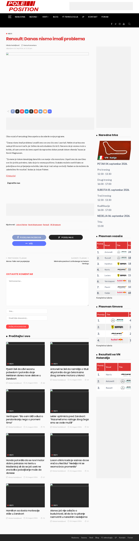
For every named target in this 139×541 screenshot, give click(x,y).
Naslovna (20, 16)
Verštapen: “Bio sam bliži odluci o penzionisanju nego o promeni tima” (24, 419)
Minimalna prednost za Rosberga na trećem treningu (71, 262)
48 (44, 383)
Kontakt (92, 16)
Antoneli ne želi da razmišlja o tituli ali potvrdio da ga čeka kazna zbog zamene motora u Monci (69, 372)
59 (88, 380)
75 (44, 427)
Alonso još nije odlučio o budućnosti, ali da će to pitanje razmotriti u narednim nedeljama (68, 514)
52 (88, 427)
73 (44, 518)
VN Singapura (55, 225)
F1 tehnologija (70, 16)
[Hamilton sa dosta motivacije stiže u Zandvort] (25, 495)
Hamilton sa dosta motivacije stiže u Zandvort (23, 512)
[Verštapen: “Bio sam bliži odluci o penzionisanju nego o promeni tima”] (25, 401)
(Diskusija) (11, 175)
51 (88, 471)
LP (83, 16)
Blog (55, 16)
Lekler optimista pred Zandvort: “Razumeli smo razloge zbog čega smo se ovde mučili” (69, 419)
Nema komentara (30, 45)
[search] (129, 23)
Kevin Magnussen (35, 225)
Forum (105, 16)
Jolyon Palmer (21, 225)
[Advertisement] (101, 6)
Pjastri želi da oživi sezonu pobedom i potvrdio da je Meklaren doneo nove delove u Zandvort (23, 373)
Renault (46, 225)
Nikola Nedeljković (13, 45)
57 (44, 477)
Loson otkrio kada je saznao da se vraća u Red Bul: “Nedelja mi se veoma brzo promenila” (69, 463)
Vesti (10, 33)
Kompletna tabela (104, 297)
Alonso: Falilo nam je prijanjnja (17, 261)
